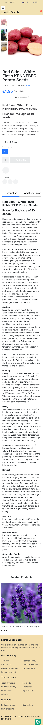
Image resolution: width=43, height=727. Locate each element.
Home (28, 85)
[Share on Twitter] (10, 181)
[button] (3, 8)
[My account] (32, 10)
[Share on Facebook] (4, 181)
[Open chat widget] (38, 722)
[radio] (5, 151)
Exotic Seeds (10, 12)
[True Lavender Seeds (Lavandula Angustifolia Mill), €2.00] (21, 607)
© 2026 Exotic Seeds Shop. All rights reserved (21, 717)
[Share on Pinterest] (15, 181)
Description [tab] (11, 193)
